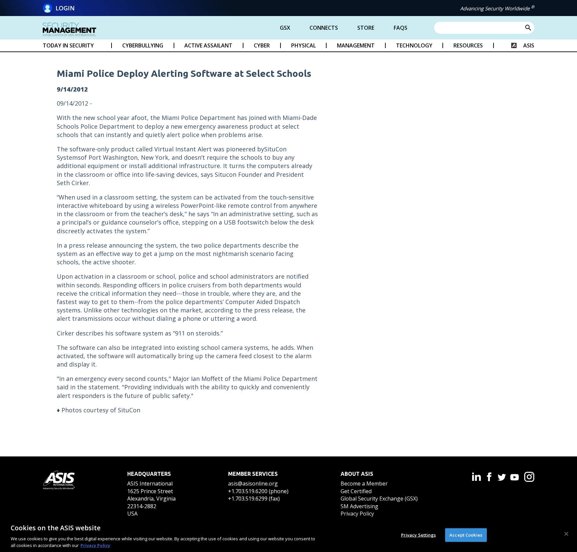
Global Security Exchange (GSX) (379, 498)
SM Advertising (359, 506)
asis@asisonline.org (253, 483)
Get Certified (356, 491)
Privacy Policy (357, 513)
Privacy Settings (418, 535)
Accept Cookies (465, 535)
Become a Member (364, 483)
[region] (288, 534)
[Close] (566, 534)
